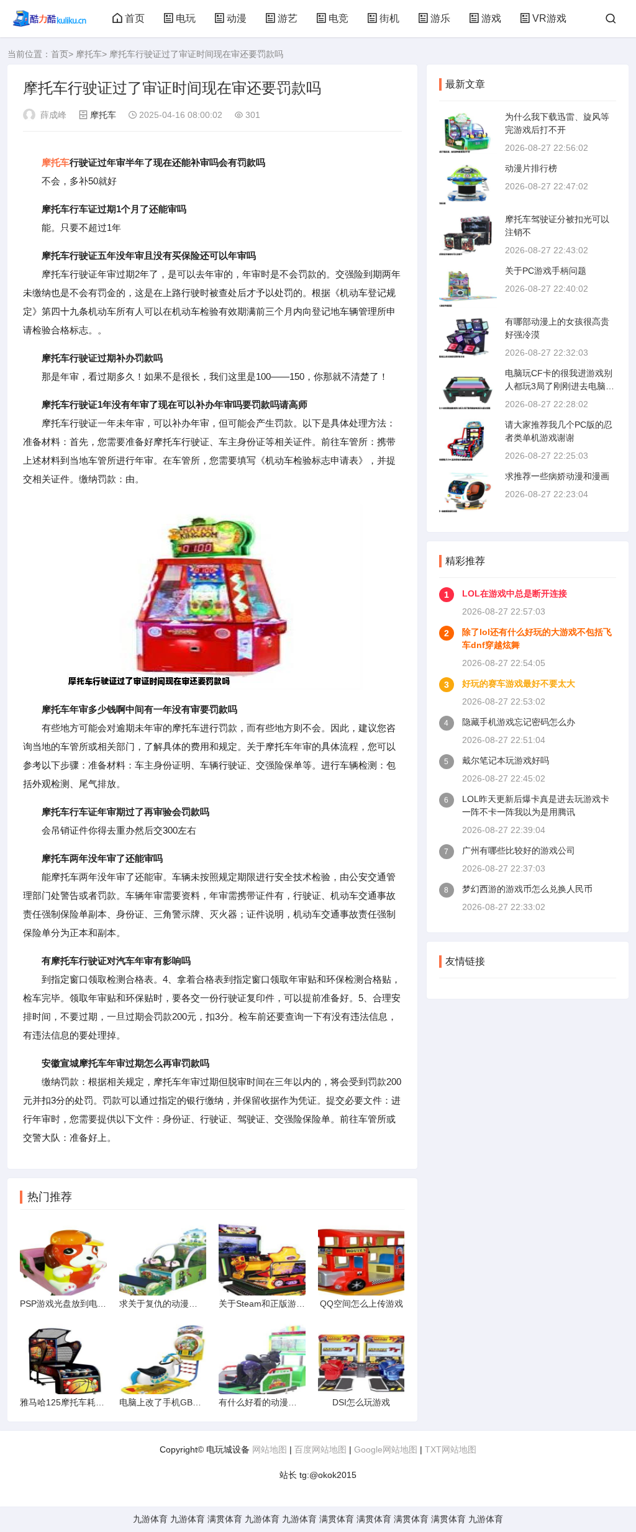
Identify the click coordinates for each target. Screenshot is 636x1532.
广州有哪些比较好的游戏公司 (518, 850)
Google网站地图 (385, 1449)
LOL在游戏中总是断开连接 (514, 593)
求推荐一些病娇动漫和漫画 (557, 476)
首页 (135, 18)
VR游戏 (549, 18)
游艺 (288, 18)
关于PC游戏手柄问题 (545, 271)
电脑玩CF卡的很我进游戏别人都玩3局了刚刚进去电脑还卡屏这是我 (559, 386)
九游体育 (150, 1519)
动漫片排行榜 (531, 168)
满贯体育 (224, 1519)
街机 (389, 18)
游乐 (440, 18)
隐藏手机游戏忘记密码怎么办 (518, 722)
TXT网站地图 (450, 1449)
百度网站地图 (320, 1449)
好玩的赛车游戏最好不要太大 (518, 683)
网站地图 (269, 1449)
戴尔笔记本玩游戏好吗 (505, 760)
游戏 (491, 18)
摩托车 (89, 54)
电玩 (186, 18)
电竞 (338, 18)
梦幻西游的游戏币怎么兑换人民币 (527, 889)
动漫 (237, 18)
